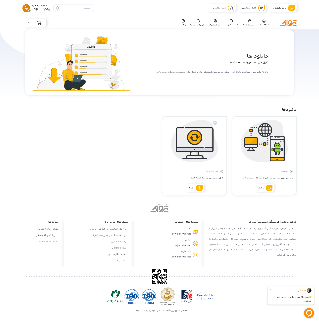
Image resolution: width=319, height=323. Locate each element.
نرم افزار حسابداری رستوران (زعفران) (110, 235)
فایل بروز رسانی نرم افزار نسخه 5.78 (207, 178)
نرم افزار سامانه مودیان (47, 229)
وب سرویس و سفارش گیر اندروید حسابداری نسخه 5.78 (268, 178)
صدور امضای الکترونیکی (47, 235)
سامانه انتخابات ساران (48, 241)
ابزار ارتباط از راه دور (117, 254)
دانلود (262, 188)
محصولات (250, 25)
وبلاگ (183, 24)
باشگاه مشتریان (249, 8)
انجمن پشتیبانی (219, 8)
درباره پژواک (198, 25)
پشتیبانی (215, 25)
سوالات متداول (119, 248)
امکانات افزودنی (231, 24)
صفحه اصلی (264, 24)
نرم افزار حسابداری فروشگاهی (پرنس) (108, 229)
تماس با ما (122, 260)
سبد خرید (32, 22)
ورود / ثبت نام (280, 8)
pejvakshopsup (182, 245)
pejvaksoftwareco (181, 234)
